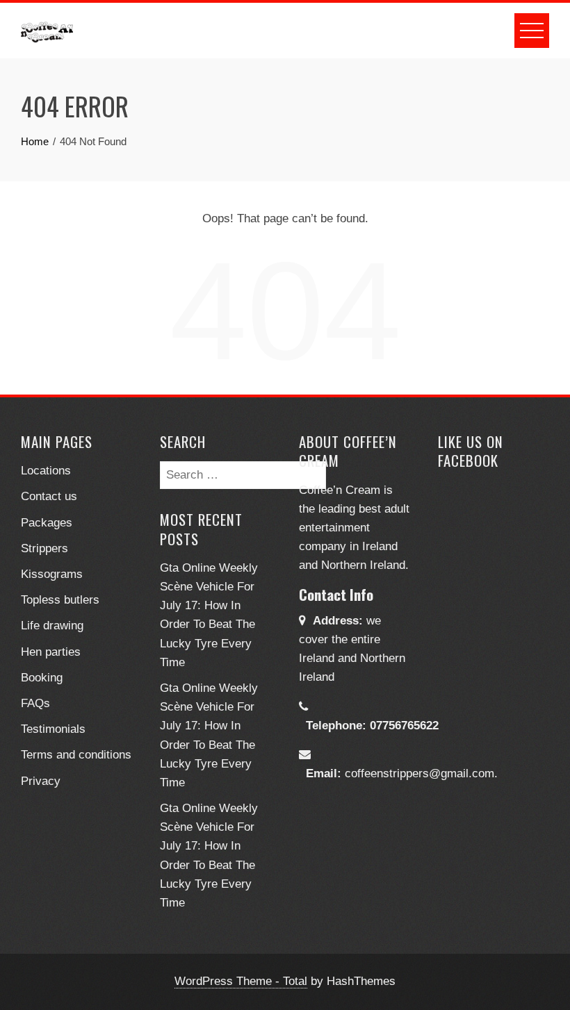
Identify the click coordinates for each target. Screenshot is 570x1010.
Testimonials (53, 729)
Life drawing (52, 625)
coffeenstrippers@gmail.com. (421, 773)
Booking (42, 677)
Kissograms (52, 574)
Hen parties (51, 652)
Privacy (40, 781)
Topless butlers (60, 599)
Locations (46, 470)
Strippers (44, 548)
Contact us (49, 496)
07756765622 (404, 725)
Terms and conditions (76, 754)
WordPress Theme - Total (240, 981)
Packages (46, 522)
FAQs (35, 703)
